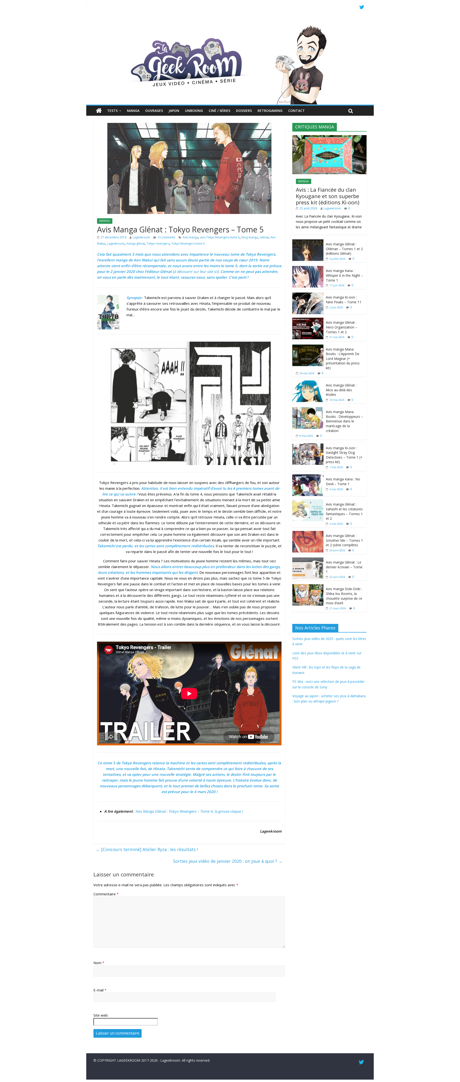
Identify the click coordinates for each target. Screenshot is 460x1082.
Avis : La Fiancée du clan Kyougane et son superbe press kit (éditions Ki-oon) (327, 196)
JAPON (174, 110)
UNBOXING (194, 110)
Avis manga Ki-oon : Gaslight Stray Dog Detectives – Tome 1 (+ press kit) (344, 455)
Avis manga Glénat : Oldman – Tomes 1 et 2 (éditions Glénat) (344, 249)
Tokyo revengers (158, 244)
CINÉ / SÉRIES (219, 110)
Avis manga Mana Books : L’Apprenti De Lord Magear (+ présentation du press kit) (343, 358)
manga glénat (135, 244)
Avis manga (190, 237)
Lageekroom (141, 237)
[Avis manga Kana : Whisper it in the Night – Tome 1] (307, 268)
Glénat (264, 237)
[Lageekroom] (230, 25)
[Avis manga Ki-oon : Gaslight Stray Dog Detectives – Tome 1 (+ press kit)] (307, 445)
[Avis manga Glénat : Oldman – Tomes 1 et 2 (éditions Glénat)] (307, 242)
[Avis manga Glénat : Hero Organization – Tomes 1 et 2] (307, 320)
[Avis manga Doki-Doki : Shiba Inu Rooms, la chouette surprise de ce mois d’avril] (307, 586)
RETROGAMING (270, 110)
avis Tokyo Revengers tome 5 (220, 237)
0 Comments (166, 237)
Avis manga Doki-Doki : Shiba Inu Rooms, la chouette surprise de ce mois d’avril (344, 596)
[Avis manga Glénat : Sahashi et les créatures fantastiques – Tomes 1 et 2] (307, 502)
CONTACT (296, 110)
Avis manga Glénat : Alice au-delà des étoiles (341, 390)
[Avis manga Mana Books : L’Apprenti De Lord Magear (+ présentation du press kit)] (307, 347)
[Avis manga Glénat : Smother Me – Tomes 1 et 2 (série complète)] (307, 533)
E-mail (99, 990)
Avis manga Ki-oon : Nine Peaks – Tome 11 (343, 299)
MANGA (133, 110)
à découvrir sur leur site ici (195, 271)
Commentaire (106, 894)
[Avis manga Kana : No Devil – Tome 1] (307, 477)
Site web (100, 1015)
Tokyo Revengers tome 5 (188, 244)
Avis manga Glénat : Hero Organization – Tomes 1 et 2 (341, 327)
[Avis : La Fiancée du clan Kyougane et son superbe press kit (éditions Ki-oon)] (329, 137)
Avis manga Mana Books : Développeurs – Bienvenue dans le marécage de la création (344, 421)
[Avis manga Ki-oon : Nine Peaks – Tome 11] (307, 295)
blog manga (250, 237)
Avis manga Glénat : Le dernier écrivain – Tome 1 (344, 567)
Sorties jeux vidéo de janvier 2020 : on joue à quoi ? (228, 861)
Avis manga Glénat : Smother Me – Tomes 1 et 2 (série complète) (344, 540)
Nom (98, 962)
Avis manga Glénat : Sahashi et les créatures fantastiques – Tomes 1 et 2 (344, 511)
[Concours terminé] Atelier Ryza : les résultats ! (147, 849)
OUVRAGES (154, 110)
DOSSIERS (244, 110)
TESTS (112, 110)
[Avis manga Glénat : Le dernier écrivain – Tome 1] (307, 560)
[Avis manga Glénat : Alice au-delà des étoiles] (307, 383)
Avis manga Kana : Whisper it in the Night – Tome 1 (344, 275)
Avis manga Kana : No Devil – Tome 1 (343, 481)
